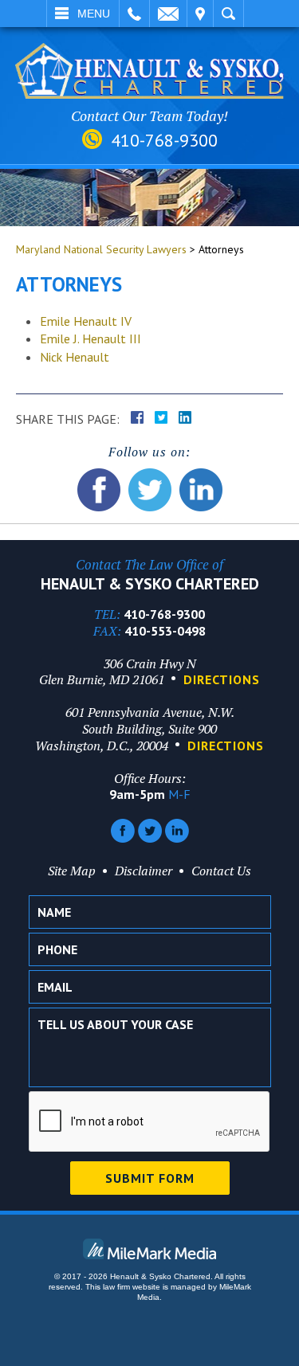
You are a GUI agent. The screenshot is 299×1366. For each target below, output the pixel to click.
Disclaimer (143, 870)
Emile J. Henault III (90, 338)
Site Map (72, 870)
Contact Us (221, 870)
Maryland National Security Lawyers (101, 249)
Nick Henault (74, 357)
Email (168, 13)
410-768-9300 (164, 140)
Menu (93, 13)
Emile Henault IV (86, 321)
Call (134, 13)
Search (228, 13)
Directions (221, 679)
